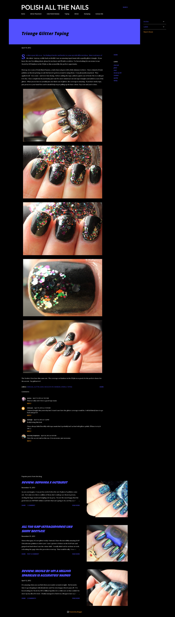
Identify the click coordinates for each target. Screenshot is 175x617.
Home (23, 14)
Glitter (76, 14)
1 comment (31, 505)
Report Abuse (148, 32)
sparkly (116, 78)
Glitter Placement (36, 14)
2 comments (31, 598)
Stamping (87, 14)
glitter (115, 68)
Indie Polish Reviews (53, 14)
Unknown (30, 408)
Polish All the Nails (55, 7)
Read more (76, 505)
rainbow (116, 75)
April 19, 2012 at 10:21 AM (41, 398)
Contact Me (99, 14)
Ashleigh (29, 420)
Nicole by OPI (117, 73)
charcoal (116, 65)
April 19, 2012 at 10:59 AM (42, 408)
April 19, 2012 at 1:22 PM (41, 420)
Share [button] (116, 55)
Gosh (115, 70)
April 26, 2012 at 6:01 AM (48, 435)
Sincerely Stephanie (33, 435)
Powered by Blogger (75, 612)
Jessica (29, 398)
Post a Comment (33, 554)
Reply (29, 403)
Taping (67, 14)
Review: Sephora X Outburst (44, 483)
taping (115, 80)
